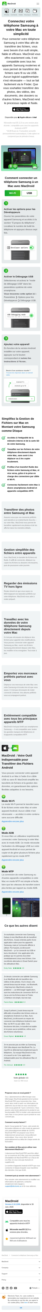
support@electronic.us (13, 1186)
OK (21, 1308)
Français (35, 1288)
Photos (6, 15)
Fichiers (35, 15)
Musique (27, 15)
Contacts (14, 15)
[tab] (12, 193)
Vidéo (21, 15)
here (26, 1302)
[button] (21, 1261)
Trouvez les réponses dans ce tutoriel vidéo (19, 374)
